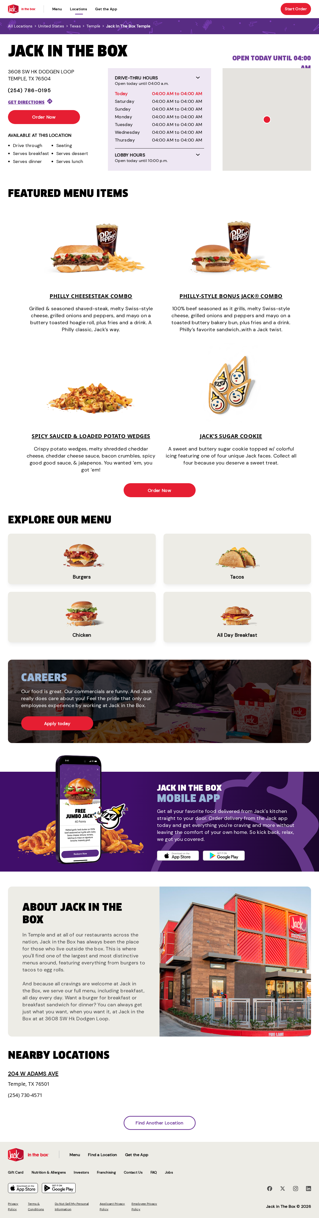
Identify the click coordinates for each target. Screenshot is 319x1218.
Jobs (169, 1172)
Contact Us (133, 1172)
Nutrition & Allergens (49, 1172)
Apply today (57, 724)
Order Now (44, 117)
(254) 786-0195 (29, 90)
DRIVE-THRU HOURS (136, 78)
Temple (93, 26)
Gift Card (16, 1172)
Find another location (159, 1123)
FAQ (154, 1172)
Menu (57, 9)
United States (51, 26)
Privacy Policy (13, 1206)
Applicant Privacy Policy (112, 1206)
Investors (81, 1172)
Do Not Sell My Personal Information (72, 1206)
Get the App (106, 9)
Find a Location (102, 1154)
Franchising (106, 1172)
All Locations (20, 26)
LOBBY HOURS (130, 155)
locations (78, 9)
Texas (75, 26)
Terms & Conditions (36, 1206)
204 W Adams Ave (33, 1073)
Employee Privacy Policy (144, 1206)
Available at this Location (39, 135)
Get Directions (26, 102)
